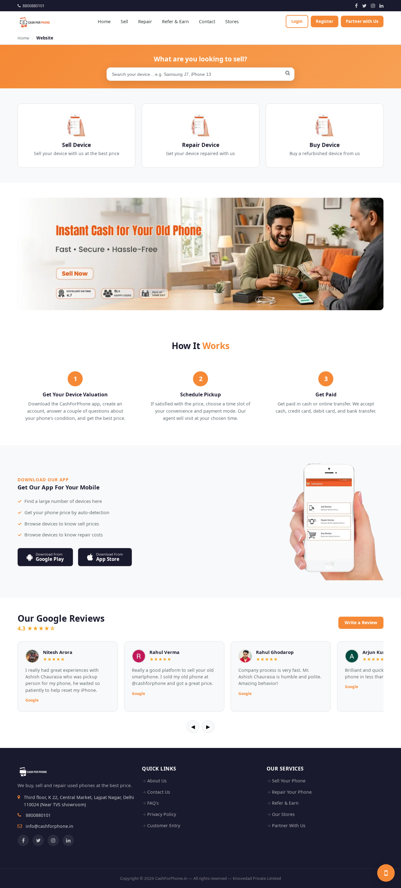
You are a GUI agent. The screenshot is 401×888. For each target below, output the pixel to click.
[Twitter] (364, 5)
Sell (124, 21)
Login (297, 21)
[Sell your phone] (386, 873)
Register (324, 21)
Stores (232, 21)
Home (104, 21)
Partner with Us (362, 21)
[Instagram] (373, 5)
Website (44, 38)
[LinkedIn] (381, 5)
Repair (145, 21)
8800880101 (32, 5)
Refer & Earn (175, 21)
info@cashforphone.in (49, 826)
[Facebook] (356, 5)
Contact (207, 21)
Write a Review (361, 622)
